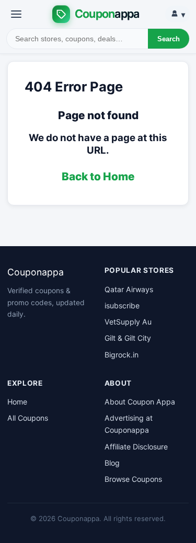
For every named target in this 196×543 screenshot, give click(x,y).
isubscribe (122, 305)
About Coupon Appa (140, 401)
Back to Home (98, 176)
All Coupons (27, 417)
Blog (112, 462)
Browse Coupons (133, 479)
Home (17, 401)
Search (168, 39)
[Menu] (16, 14)
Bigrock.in (122, 354)
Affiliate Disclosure (136, 446)
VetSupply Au (128, 321)
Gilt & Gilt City (128, 337)
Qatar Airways (129, 289)
